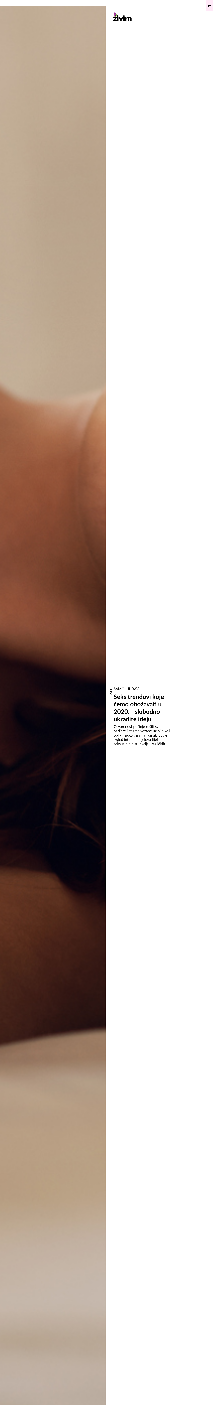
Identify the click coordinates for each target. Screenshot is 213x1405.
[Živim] (142, 16)
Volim (110, 691)
